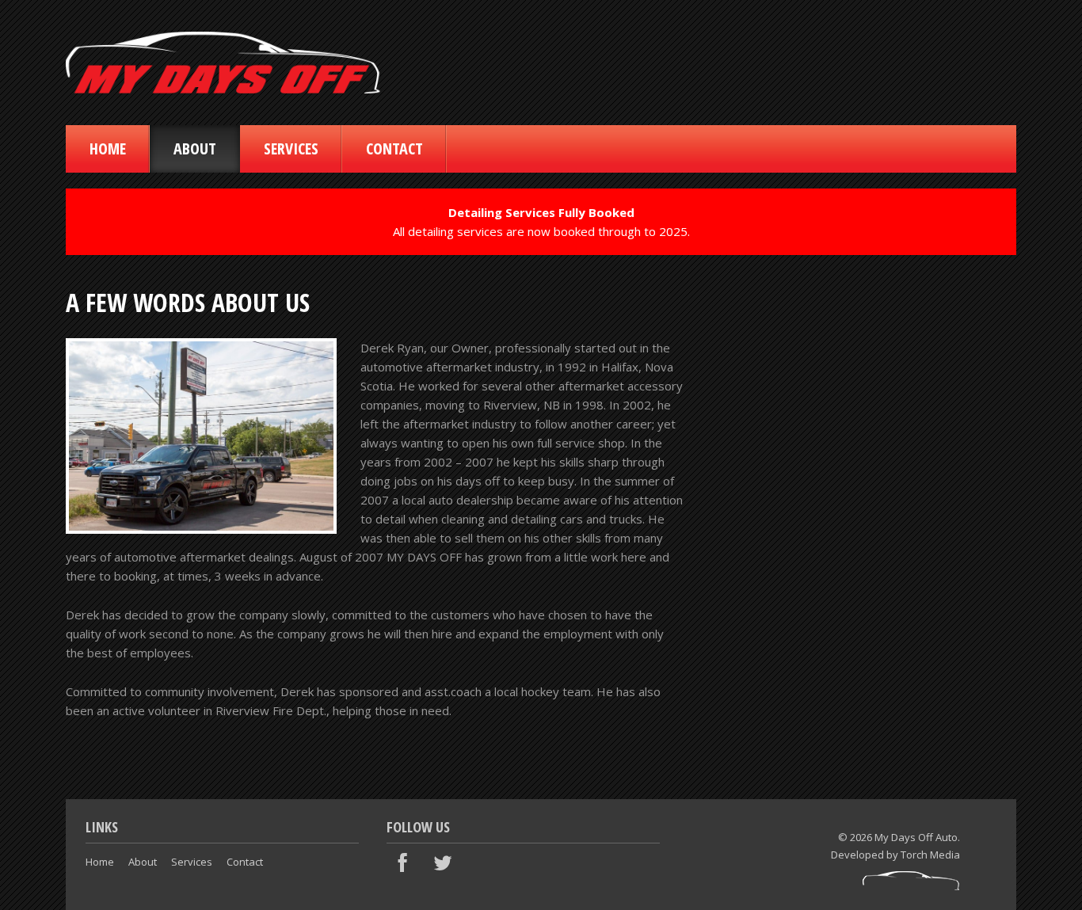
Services (291, 148)
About (194, 148)
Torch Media (930, 854)
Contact (394, 148)
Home (108, 148)
